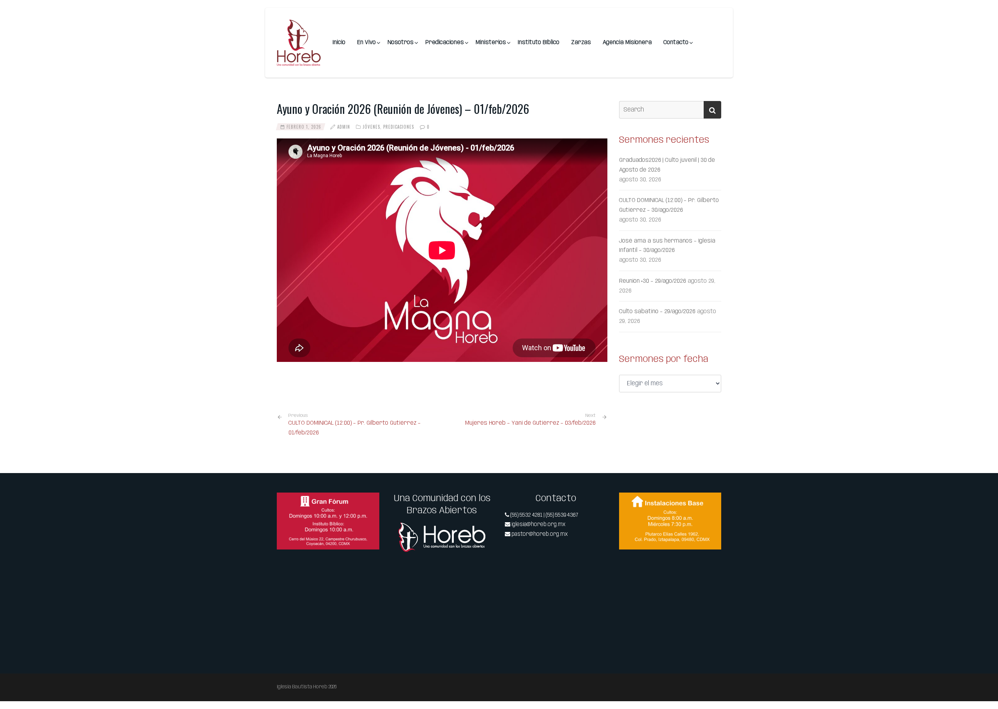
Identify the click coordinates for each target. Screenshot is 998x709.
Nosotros (401, 42)
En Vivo (366, 42)
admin (343, 127)
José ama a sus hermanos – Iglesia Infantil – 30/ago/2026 (667, 246)
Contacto (676, 42)
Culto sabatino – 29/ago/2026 (657, 311)
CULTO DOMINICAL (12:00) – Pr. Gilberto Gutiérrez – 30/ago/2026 (669, 205)
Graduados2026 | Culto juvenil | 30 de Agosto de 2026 (667, 165)
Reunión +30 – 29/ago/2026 (652, 281)
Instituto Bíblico (538, 42)
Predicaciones (444, 42)
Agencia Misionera (627, 42)
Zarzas (581, 42)
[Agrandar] (369, 503)
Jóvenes (371, 127)
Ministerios (491, 42)
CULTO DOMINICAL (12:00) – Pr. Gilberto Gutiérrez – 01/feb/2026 (354, 424)
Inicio (339, 42)
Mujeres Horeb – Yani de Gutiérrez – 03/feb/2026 (530, 423)
